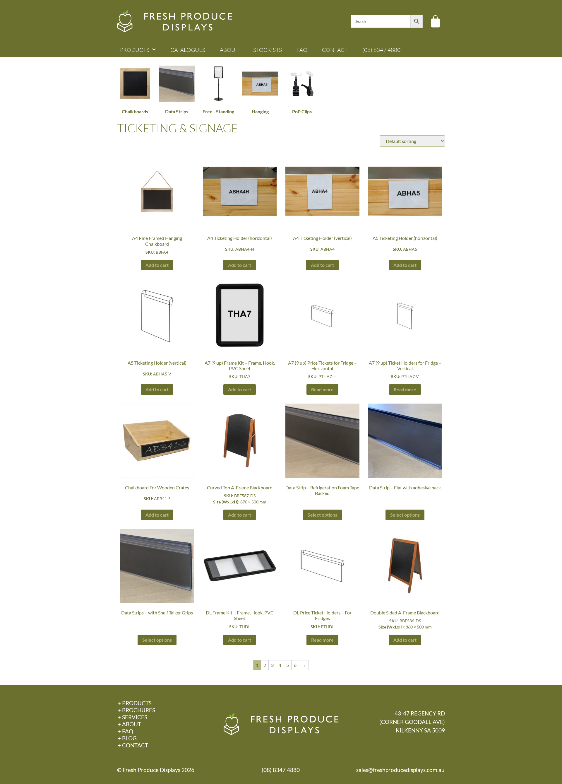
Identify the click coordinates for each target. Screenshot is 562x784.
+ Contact (133, 745)
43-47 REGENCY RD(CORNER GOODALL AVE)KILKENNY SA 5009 (412, 722)
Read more (322, 389)
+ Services (132, 717)
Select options (322, 514)
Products (134, 49)
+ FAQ (125, 731)
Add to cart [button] (157, 265)
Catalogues (187, 49)
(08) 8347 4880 (381, 49)
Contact (335, 49)
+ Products (135, 703)
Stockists (267, 49)
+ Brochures (136, 710)
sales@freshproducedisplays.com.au (400, 769)
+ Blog (127, 738)
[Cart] (435, 21)
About (229, 49)
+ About (129, 724)
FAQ (302, 49)
